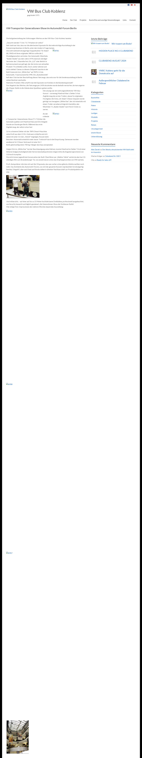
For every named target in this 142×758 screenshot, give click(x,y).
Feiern (93, 105)
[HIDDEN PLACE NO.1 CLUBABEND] (94, 53)
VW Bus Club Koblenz (46, 11)
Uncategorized (97, 129)
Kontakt (132, 20)
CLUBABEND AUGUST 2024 (112, 60)
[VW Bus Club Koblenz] (15, 9)
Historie (94, 109)
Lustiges (94, 113)
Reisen (93, 125)
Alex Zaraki (95, 149)
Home (64, 20)
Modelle (94, 117)
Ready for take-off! (104, 160)
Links (125, 20)
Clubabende (95, 101)
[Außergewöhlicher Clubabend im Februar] (94, 83)
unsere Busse (96, 133)
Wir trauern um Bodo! (122, 43)
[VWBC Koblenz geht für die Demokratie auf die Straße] (94, 73)
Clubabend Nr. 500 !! (113, 156)
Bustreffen (95, 98)
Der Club (73, 20)
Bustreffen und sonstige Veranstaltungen (104, 20)
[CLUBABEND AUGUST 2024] (94, 63)
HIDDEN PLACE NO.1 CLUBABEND (116, 50)
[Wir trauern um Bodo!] (100, 44)
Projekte (83, 20)
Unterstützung (96, 136)
